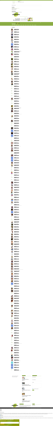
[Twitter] (34, 405)
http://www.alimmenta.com (16, 111)
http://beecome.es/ (15, 259)
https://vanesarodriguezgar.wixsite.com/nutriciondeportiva (18, 343)
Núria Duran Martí (16, 280)
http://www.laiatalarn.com (15, 200)
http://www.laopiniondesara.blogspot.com (17, 311)
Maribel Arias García (16, 238)
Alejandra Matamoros (16, 41)
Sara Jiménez (15, 312)
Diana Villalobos (15, 132)
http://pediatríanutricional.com (16, 153)
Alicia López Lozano (16, 48)
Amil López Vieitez (16, 53)
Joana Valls (15, 179)
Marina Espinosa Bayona (16, 243)
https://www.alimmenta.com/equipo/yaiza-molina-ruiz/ (17, 370)
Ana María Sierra (15, 58)
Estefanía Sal (15, 147)
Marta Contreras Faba (16, 253)
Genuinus (15, 157)
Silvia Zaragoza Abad (16, 322)
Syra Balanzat (15, 332)
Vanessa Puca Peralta (16, 349)
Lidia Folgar (15, 216)
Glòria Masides (15, 159)
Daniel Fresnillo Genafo (16, 122)
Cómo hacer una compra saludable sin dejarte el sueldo (26, 396)
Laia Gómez (15, 196)
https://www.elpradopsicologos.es (16, 333)
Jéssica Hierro (15, 174)
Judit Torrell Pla (15, 189)
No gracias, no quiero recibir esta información (4, 425)
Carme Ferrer (15, 95)
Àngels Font (15, 63)
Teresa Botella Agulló (16, 337)
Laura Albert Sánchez (16, 201)
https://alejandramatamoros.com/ (16, 42)
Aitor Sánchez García (16, 36)
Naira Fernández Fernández (17, 270)
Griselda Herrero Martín (16, 164)
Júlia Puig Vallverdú (16, 194)
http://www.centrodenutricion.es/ (16, 74)
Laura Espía (15, 206)
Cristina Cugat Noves (16, 115)
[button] (40, 22)
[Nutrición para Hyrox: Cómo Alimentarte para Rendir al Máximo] (26, 383)
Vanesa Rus (15, 344)
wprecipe (15, 364)
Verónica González (16, 354)
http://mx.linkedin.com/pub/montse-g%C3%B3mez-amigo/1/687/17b (18, 269)
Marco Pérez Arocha (16, 226)
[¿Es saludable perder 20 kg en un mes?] (26, 388)
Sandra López (15, 307)
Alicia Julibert (15, 46)
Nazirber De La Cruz (16, 275)
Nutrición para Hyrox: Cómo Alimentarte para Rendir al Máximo (26, 385)
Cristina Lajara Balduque (16, 120)
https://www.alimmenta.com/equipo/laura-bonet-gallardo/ (18, 205)
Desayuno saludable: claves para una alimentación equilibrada (26, 401)
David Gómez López (16, 127)
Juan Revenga (15, 184)
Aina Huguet (15, 31)
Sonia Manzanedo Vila (16, 327)
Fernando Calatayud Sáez (16, 152)
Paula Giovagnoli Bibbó (16, 290)
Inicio (12, 26)
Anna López (15, 68)
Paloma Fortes (15, 285)
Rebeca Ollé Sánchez (16, 300)
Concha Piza (15, 110)
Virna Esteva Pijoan (16, 359)
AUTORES (14, 1)
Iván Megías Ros (15, 169)
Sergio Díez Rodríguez (16, 317)
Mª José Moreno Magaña (16, 221)
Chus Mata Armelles (16, 105)
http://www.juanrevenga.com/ (16, 185)
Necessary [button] (1, 414)
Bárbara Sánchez (16, 78)
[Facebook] (32, 405)
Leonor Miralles (15, 211)
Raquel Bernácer (15, 295)
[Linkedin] (33, 405)
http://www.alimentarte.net (16, 296)
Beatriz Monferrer (16, 83)
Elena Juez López (15, 142)
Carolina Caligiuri (16, 100)
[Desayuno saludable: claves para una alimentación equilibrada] (26, 399)
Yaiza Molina (15, 369)
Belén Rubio (15, 90)
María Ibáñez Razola (16, 233)
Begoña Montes (15, 85)
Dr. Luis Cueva (15, 137)
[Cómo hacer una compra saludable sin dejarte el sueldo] (26, 394)
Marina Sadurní (15, 248)
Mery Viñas (15, 258)
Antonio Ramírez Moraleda (17, 73)
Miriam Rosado (15, 263)
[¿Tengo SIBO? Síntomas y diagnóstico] (26, 378)
